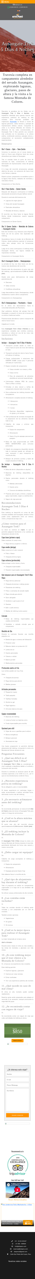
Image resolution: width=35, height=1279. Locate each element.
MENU (6, 2)
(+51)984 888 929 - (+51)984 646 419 (18, 7)
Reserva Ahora (17, 1040)
